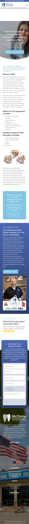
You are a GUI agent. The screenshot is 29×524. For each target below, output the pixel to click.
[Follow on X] (14, 462)
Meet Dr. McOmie (14, 450)
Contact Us (14, 215)
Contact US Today (10, 271)
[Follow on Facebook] (12, 462)
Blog (14, 452)
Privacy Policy (14, 458)
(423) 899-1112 (20, 0)
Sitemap (14, 456)
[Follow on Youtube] (17, 462)
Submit (6, 401)
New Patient (9, 388)
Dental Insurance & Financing (14, 448)
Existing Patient (10, 390)
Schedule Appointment (14, 52)
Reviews (14, 454)
